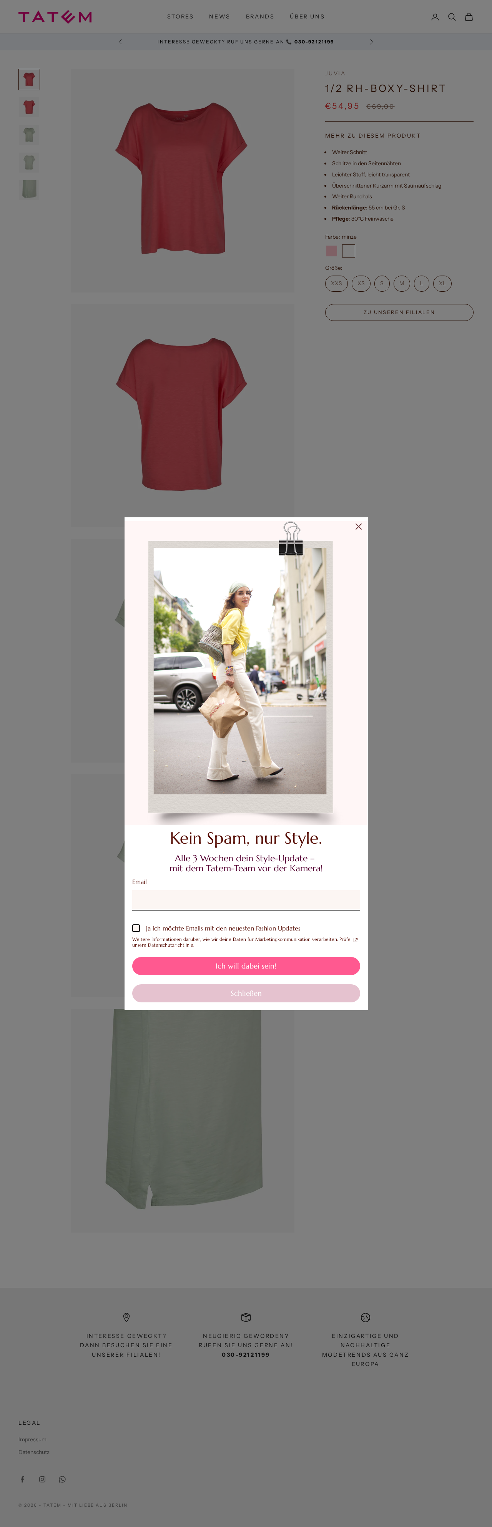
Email (139, 882)
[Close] (358, 526)
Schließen (246, 993)
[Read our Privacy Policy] (355, 940)
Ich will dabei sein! (246, 965)
